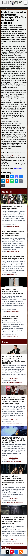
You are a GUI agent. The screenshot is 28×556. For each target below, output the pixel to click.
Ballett (8, 311)
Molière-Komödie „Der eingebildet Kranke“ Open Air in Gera (12, 207)
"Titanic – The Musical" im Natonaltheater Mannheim (10, 317)
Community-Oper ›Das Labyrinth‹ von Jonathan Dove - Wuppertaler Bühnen (13, 257)
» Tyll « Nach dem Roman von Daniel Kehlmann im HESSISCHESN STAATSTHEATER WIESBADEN (13, 233)
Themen (17, 311)
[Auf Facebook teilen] (21, 176)
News (19, 156)
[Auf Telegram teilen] (16, 181)
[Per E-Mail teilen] (21, 181)
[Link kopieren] (3, 185)
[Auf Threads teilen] (7, 176)
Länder (15, 382)
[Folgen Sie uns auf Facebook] (16, 552)
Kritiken (12, 382)
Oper (16, 274)
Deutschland (15, 156)
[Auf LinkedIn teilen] (3, 181)
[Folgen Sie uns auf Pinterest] (12, 552)
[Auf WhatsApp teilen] (12, 181)
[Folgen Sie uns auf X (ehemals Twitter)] (7, 552)
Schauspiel (9, 156)
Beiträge (5, 8)
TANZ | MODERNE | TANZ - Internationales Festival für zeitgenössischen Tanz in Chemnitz (12, 291)
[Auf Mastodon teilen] (16, 176)
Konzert (8, 382)
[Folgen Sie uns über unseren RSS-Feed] (21, 552)
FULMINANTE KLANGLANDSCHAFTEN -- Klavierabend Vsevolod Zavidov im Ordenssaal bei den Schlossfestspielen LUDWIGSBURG (13, 360)
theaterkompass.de (18, 168)
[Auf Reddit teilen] (7, 181)
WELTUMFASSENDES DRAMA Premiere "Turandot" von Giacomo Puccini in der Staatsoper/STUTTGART (13, 440)
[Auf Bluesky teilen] (12, 176)
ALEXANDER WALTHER (13, 379)
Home (2, 8)
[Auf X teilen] (3, 176)
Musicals (14, 336)
